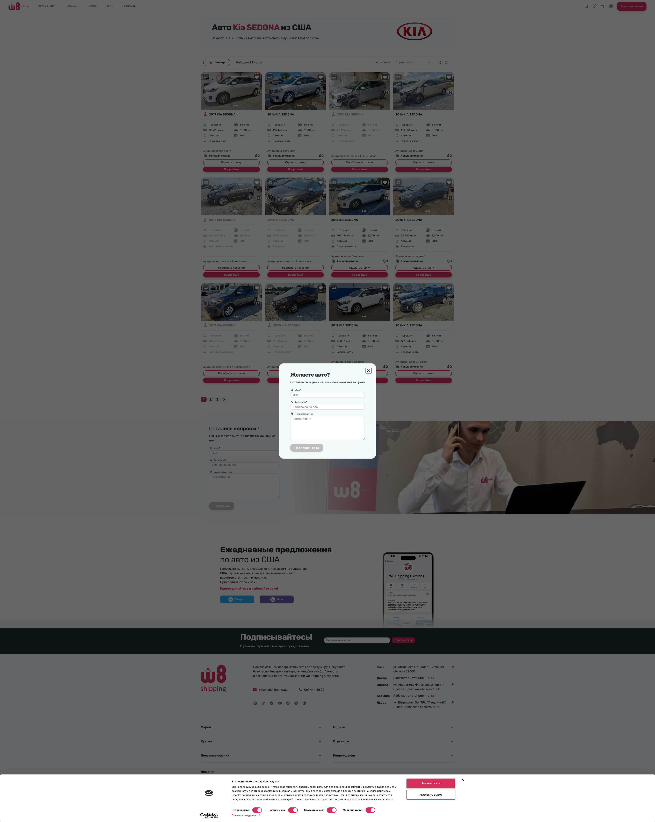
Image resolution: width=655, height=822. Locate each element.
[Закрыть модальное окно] (369, 371)
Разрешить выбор (430, 794)
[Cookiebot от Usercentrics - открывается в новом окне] (209, 815)
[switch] (293, 810)
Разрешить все (430, 783)
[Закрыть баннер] (463, 780)
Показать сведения (244, 815)
